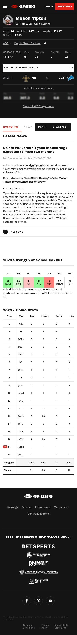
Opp (21, 316)
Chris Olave (31, 178)
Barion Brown (37, 181)
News (28, 127)
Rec (32, 316)
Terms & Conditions (29, 626)
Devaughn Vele (48, 178)
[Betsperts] (38, 546)
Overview (10, 127)
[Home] (38, 496)
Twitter (38, 601)
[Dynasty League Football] (38, 572)
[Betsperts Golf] (38, 581)
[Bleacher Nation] (38, 563)
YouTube (50, 601)
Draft (42, 127)
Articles (27, 507)
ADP (5, 43)
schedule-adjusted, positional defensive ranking (33, 291)
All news (17, 232)
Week (9, 316)
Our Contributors (39, 513)
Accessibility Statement (61, 626)
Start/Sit (60, 127)
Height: (47, 31)
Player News (43, 507)
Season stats (11, 52)
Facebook (26, 601)
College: (8, 35)
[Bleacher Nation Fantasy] (38, 555)
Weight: (22, 31)
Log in (48, 6)
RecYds (45, 316)
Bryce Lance (20, 181)
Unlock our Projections (38, 88)
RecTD (59, 316)
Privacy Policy (45, 626)
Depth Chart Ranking (27, 43)
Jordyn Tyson (33, 165)
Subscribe (64, 6)
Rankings (12, 507)
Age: (5, 31)
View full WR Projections (38, 106)
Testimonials (62, 507)
